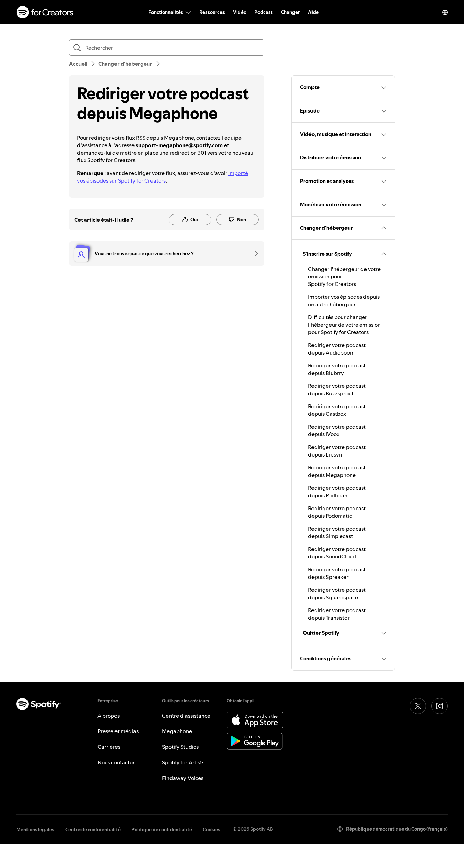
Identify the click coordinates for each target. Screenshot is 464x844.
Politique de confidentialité (161, 829)
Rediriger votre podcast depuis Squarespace (337, 593)
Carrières (108, 747)
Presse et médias (118, 731)
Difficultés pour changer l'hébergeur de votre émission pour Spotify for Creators (344, 324)
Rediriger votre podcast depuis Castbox (337, 409)
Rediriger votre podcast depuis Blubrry (337, 369)
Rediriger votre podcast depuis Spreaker (337, 573)
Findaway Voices (182, 778)
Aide (313, 12)
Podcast (263, 12)
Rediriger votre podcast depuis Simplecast (337, 532)
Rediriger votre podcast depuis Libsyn (337, 450)
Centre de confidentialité (93, 829)
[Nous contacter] (254, 253)
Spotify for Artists (183, 762)
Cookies (211, 829)
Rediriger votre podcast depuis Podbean (337, 491)
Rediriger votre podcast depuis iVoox (337, 430)
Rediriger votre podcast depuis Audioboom (337, 348)
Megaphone (177, 731)
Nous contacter (116, 762)
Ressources (212, 12)
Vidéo (239, 12)
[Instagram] (439, 706)
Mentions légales (35, 829)
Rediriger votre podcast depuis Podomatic (337, 511)
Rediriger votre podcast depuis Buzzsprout (337, 389)
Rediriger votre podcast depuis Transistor (337, 613)
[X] (418, 706)
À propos (108, 715)
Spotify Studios (180, 747)
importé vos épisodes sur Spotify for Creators (162, 176)
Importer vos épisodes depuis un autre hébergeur (344, 300)
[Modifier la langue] (445, 12)
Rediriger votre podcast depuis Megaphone (337, 471)
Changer (290, 12)
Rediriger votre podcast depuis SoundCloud (337, 552)
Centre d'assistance (186, 715)
